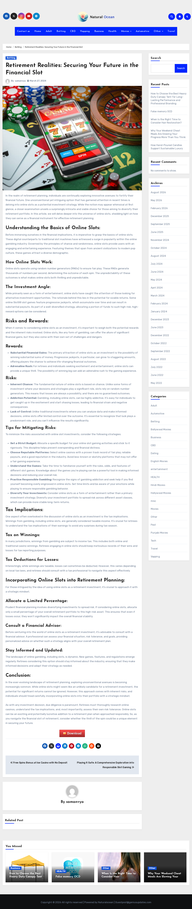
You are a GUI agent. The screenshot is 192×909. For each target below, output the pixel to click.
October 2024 (159, 248)
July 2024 (157, 263)
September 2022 (160, 351)
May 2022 (156, 383)
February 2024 (159, 303)
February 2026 (159, 208)
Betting (61, 31)
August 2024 (158, 255)
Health (112, 31)
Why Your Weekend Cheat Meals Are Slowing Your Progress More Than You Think (168, 134)
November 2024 (160, 240)
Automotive (142, 31)
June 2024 (157, 271)
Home (37, 31)
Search (156, 58)
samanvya (20, 81)
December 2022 (160, 335)
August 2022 (158, 359)
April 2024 (157, 287)
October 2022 (159, 343)
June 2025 (157, 232)
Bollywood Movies (161, 429)
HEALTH (155, 477)
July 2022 (157, 367)
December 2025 (160, 216)
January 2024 (159, 311)
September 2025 (160, 224)
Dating (155, 453)
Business (99, 31)
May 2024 (156, 279)
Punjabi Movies (159, 532)
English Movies (159, 461)
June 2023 (157, 327)
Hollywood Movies (161, 493)
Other (158, 31)
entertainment (159, 469)
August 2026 (158, 192)
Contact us (23, 31)
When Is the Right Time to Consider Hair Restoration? (119, 876)
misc (153, 501)
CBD (73, 31)
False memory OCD (161, 111)
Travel (171, 31)
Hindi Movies (158, 485)
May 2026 (156, 200)
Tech (153, 540)
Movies (125, 31)
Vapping (85, 31)
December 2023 (160, 319)
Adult (49, 31)
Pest (153, 524)
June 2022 (157, 375)
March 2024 (158, 295)
